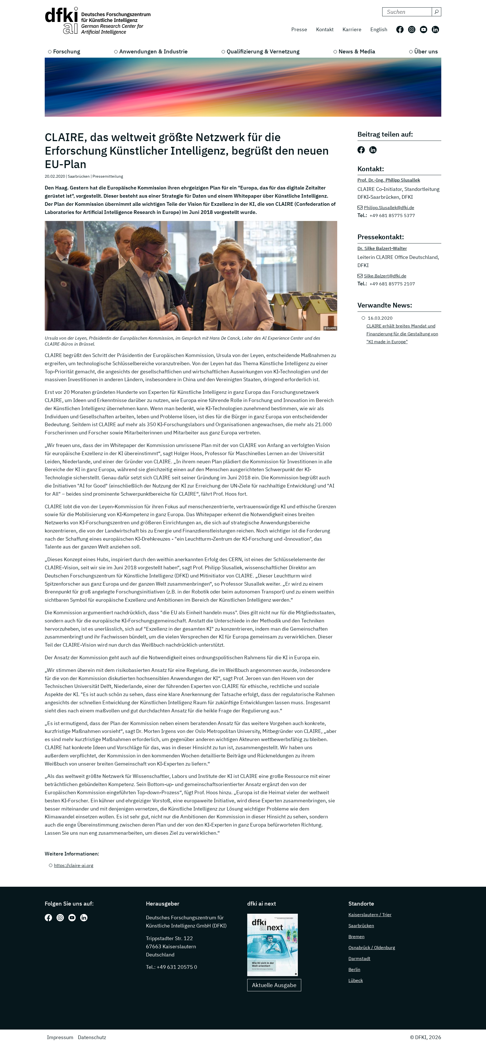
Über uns (426, 51)
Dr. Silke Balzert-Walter (382, 248)
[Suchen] (436, 11)
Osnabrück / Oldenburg (371, 947)
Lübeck (355, 980)
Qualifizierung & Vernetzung (263, 51)
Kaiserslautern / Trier (370, 914)
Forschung (66, 51)
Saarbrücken (361, 925)
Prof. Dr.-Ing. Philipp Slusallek (388, 180)
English (378, 29)
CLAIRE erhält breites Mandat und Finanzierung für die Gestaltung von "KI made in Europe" (402, 333)
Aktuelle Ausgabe (274, 985)
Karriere (352, 29)
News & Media (357, 51)
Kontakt (325, 29)
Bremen (356, 936)
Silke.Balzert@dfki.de (385, 276)
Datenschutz (92, 1037)
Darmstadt (359, 958)
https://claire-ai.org (73, 865)
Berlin (354, 969)
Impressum (60, 1037)
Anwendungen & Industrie (153, 51)
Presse (299, 29)
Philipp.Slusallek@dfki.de (389, 207)
